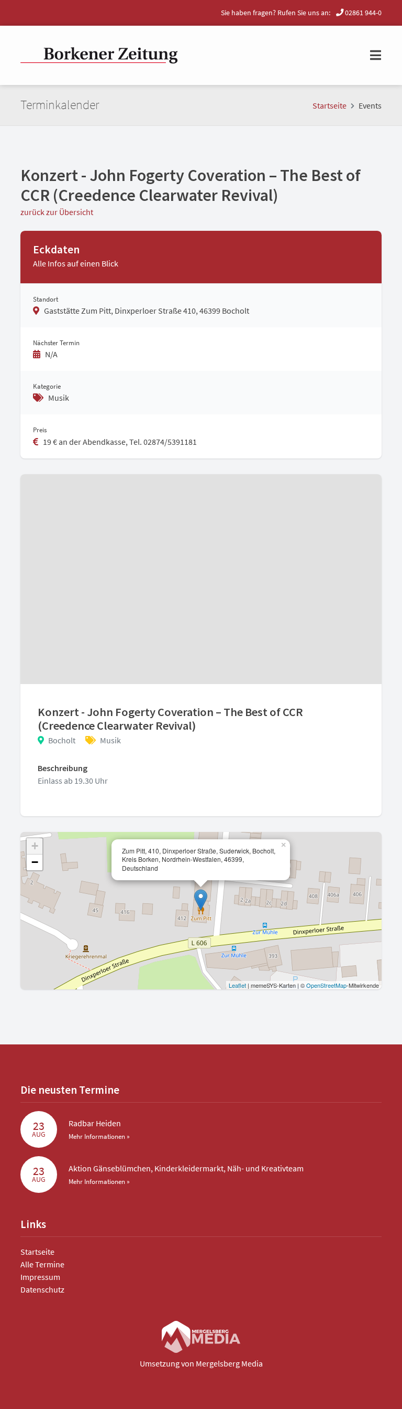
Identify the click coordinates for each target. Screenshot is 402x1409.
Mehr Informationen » (99, 1136)
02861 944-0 (362, 12)
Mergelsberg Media (229, 1363)
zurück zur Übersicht (56, 212)
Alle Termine (42, 1264)
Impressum (40, 1277)
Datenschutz (42, 1289)
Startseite (329, 105)
